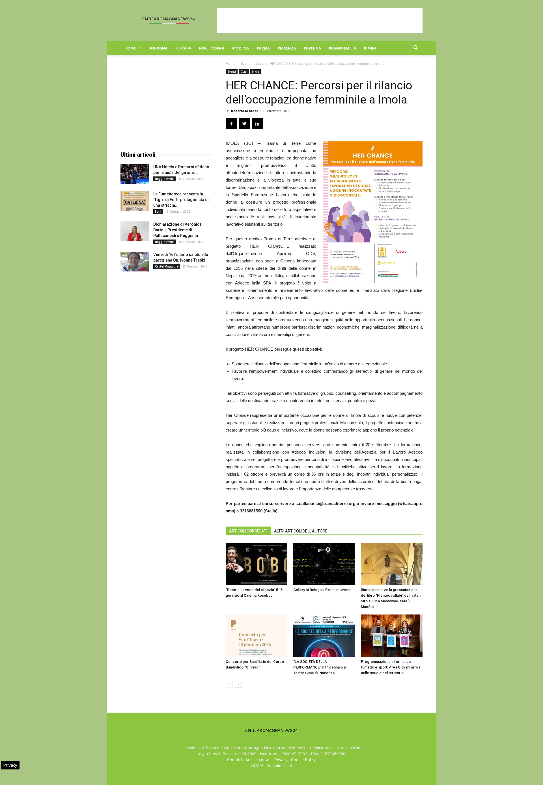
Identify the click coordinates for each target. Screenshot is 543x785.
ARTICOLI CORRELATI (248, 531)
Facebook (277, 765)
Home (130, 48)
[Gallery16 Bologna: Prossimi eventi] (324, 564)
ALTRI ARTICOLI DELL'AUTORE (300, 531)
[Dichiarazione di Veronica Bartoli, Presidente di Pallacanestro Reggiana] (134, 231)
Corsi (260, 63)
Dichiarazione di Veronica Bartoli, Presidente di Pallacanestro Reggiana (177, 230)
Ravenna (312, 48)
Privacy (280, 759)
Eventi (245, 63)
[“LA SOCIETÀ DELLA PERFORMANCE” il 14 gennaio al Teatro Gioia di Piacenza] (324, 635)
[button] (416, 48)
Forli (158, 211)
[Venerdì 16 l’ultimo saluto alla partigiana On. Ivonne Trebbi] (134, 261)
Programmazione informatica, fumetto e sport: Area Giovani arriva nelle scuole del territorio (390, 667)
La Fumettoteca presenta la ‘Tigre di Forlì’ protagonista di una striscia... (181, 200)
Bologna (157, 48)
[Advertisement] (320, 20)
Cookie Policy (303, 759)
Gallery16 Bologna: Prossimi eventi (322, 590)
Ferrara (183, 48)
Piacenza (287, 48)
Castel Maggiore (166, 266)
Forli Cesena (211, 48)
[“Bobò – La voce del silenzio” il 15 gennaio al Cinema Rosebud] (256, 564)
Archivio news (258, 759)
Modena (240, 48)
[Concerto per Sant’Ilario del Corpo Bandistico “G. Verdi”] (256, 635)
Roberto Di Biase (244, 111)
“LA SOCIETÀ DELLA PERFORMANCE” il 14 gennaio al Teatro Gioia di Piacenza (319, 667)
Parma (263, 48)
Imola (255, 72)
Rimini (370, 48)
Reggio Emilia (342, 48)
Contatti (234, 759)
